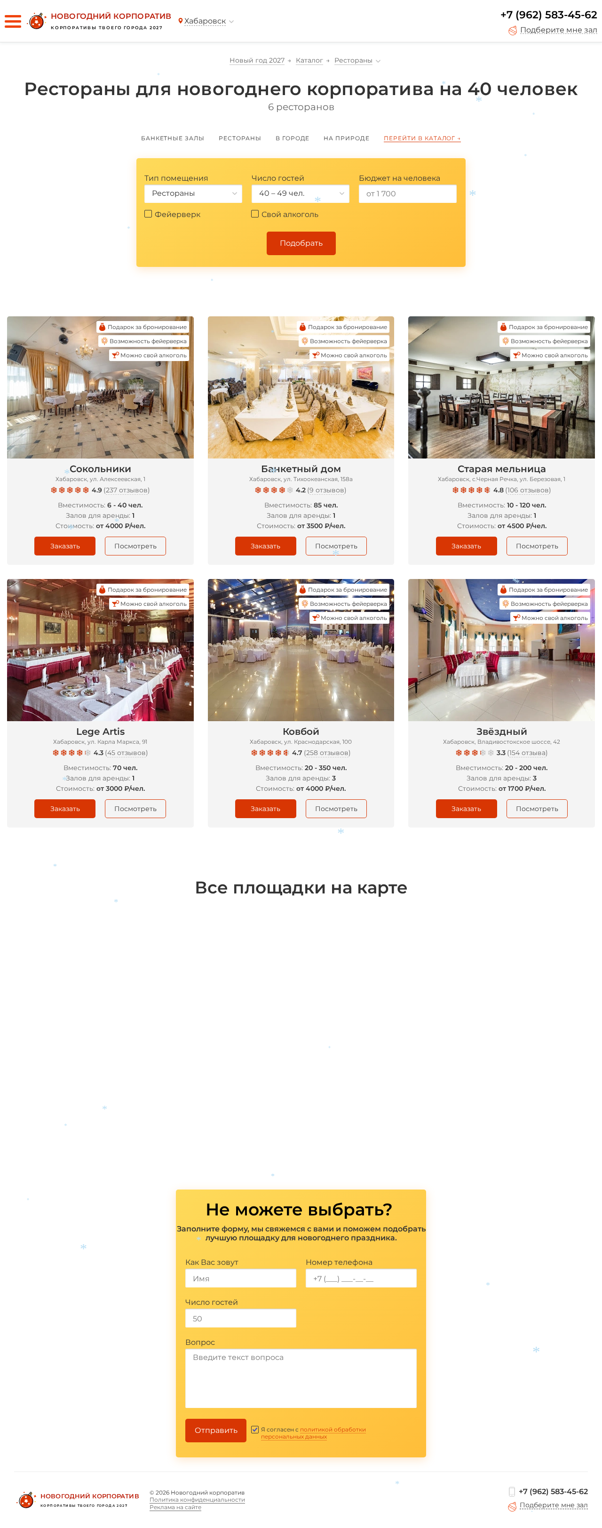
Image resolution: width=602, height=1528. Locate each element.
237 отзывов (127, 490)
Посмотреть (135, 546)
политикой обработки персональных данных (313, 1433)
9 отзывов (326, 490)
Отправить (216, 1430)
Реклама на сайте (175, 1507)
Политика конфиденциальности (197, 1499)
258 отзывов (327, 752)
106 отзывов (528, 490)
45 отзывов (126, 752)
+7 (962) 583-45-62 (548, 14)
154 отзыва (527, 752)
